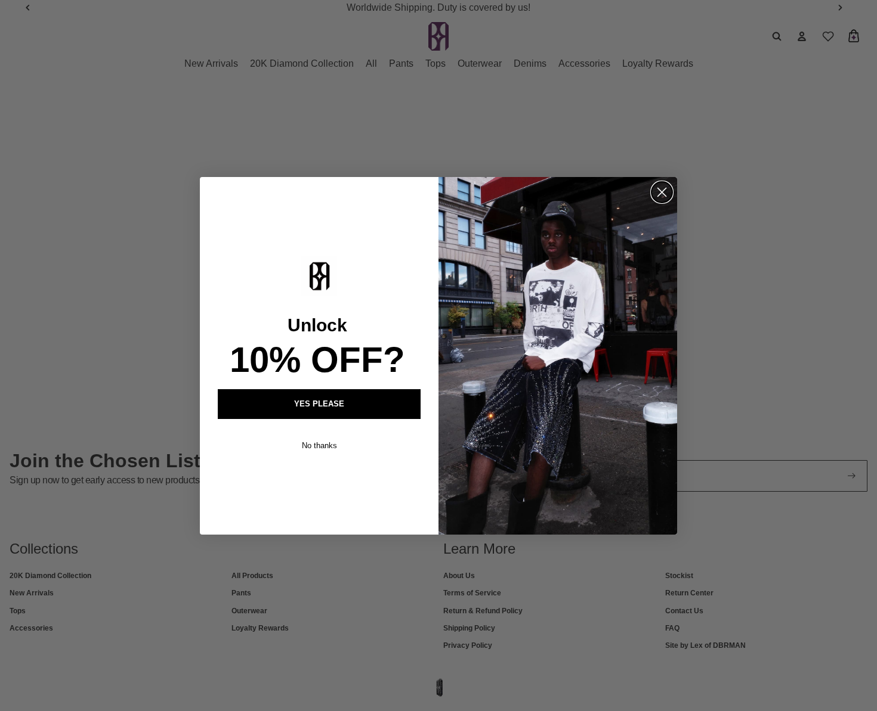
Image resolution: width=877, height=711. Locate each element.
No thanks (319, 445)
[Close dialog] (661, 192)
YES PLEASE (319, 403)
